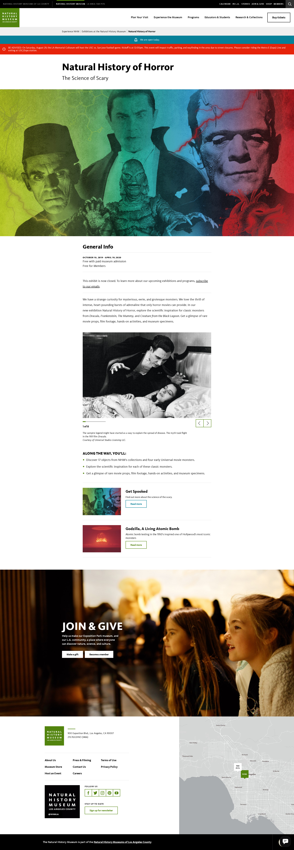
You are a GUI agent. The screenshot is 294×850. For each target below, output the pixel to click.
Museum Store (53, 766)
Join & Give (258, 4)
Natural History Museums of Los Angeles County (122, 842)
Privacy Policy (109, 766)
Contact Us (79, 766)
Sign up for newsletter (101, 810)
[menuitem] (26, 4)
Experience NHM (70, 31)
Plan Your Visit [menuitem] (139, 17)
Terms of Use (108, 760)
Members (279, 4)
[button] (285, 841)
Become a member (99, 654)
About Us (50, 760)
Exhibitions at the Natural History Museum (104, 31)
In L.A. (236, 4)
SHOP (269, 4)
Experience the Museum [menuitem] (168, 17)
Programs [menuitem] (193, 17)
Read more (136, 503)
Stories (245, 4)
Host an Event (53, 773)
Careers (77, 773)
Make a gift (72, 654)
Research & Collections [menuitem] (249, 17)
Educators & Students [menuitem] (217, 17)
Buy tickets (278, 17)
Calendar (225, 4)
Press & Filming (82, 760)
